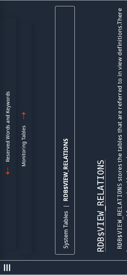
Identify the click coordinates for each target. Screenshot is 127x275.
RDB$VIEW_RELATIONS (65, 169)
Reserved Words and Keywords (7, 126)
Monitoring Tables (23, 146)
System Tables (65, 230)
